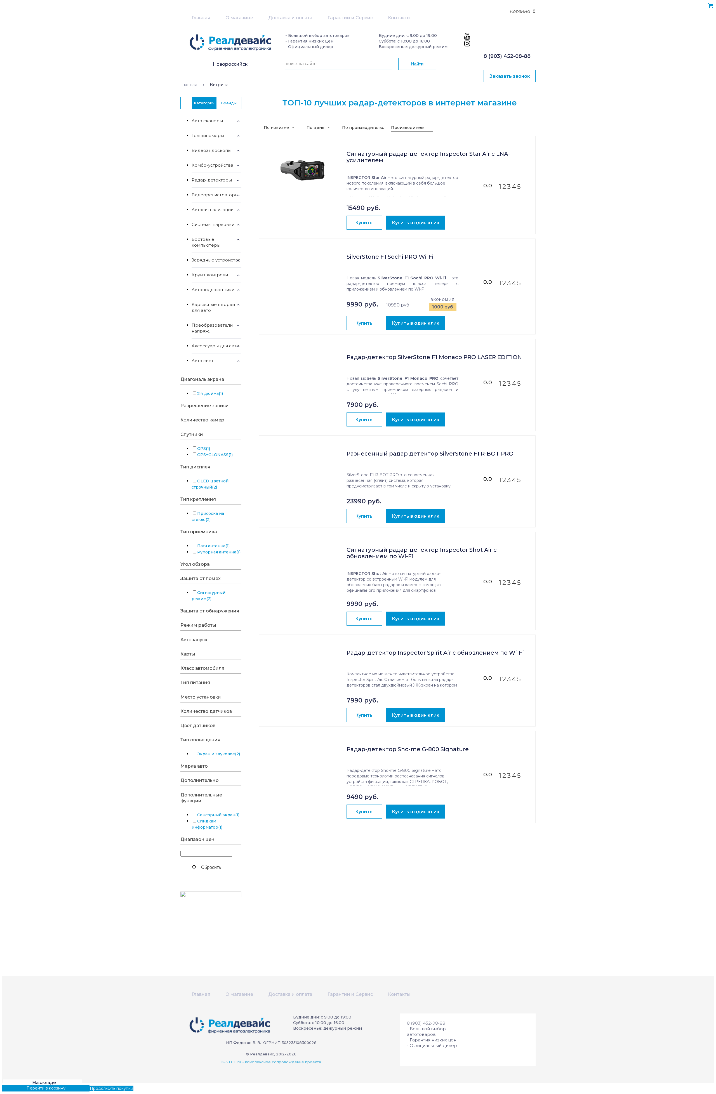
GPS (203, 448)
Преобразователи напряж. (212, 328)
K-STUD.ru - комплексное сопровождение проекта (271, 1062)
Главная (201, 17)
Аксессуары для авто (215, 345)
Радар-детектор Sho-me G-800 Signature (408, 749)
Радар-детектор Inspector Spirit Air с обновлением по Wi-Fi (435, 653)
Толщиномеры (208, 135)
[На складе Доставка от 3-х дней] (303, 166)
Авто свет (202, 360)
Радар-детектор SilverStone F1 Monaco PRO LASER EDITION (434, 357)
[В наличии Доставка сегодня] (303, 665)
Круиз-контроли (210, 274)
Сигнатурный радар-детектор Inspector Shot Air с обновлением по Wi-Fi (422, 553)
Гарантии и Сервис (350, 17)
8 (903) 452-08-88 (507, 56)
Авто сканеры (207, 120)
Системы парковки (213, 224)
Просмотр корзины (22, 1088)
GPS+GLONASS (215, 454)
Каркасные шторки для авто (213, 307)
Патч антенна (213, 545)
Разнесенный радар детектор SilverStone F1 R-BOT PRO (430, 454)
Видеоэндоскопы (211, 150)
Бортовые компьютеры (206, 242)
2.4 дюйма (210, 393)
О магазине (239, 17)
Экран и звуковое (218, 753)
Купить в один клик (415, 222)
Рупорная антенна (219, 552)
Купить (364, 222)
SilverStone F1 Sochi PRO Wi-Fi (390, 257)
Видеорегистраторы (215, 194)
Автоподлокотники (213, 289)
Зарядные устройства (216, 260)
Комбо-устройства (212, 165)
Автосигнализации (213, 209)
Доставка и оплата (290, 17)
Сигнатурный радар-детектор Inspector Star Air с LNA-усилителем (428, 157)
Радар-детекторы (212, 180)
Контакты (399, 17)
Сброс (211, 867)
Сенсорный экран (218, 814)
